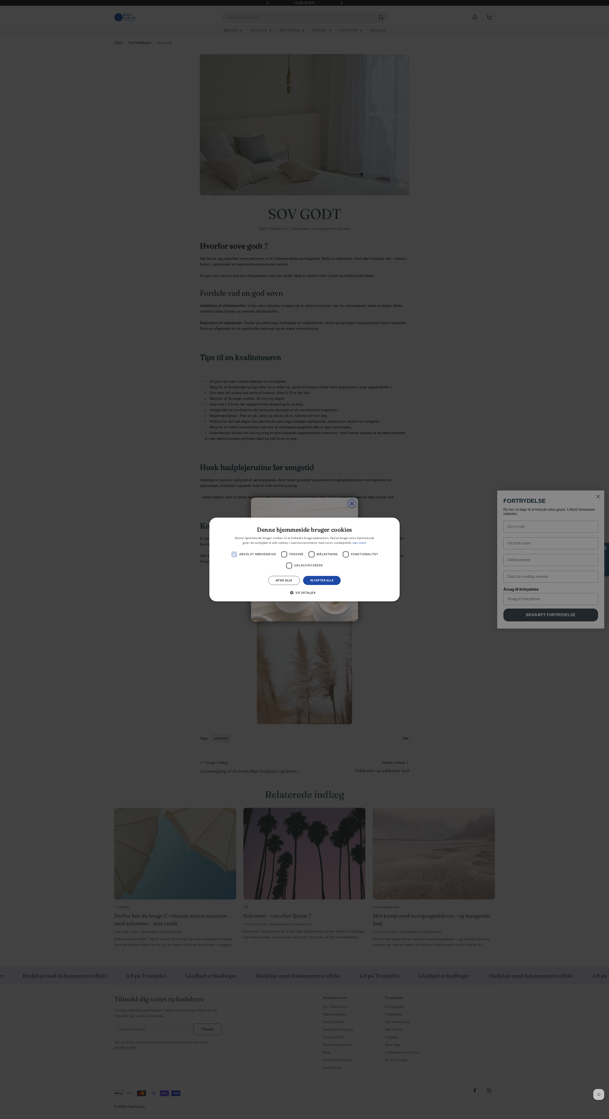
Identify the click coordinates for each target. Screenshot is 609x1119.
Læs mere (359, 543)
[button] (304, 592)
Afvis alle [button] (284, 580)
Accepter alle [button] (322, 580)
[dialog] (304, 559)
